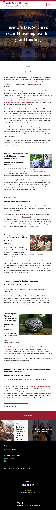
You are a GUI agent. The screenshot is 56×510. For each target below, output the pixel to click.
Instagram (23, 485)
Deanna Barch (34, 84)
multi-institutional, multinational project (38, 386)
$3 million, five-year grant (32, 263)
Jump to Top (7, 406)
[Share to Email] (30, 72)
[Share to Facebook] (25, 72)
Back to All (15, 406)
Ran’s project (14, 221)
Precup (46, 224)
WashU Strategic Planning (10, 449)
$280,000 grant (11, 346)
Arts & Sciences (10, 458)
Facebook (25, 485)
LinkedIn (33, 485)
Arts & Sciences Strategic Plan (16, 6)
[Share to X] (28, 72)
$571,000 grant (24, 180)
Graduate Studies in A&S (12, 461)
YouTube (30, 485)
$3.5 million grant (12, 295)
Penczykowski (26, 217)
